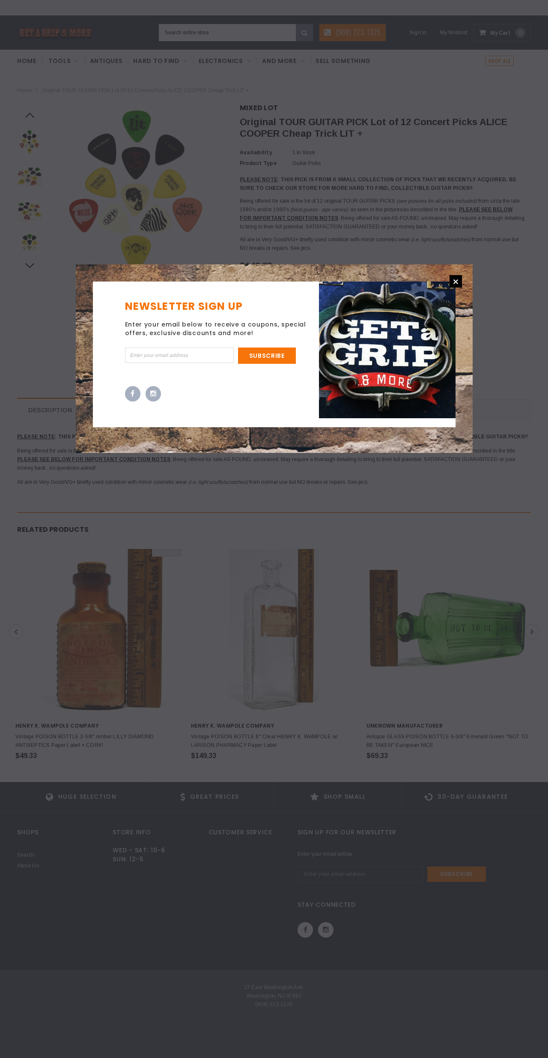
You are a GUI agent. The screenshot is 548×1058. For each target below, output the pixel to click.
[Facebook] (132, 394)
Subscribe (267, 355)
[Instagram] (153, 394)
